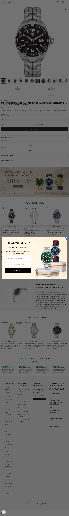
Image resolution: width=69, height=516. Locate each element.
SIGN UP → (18, 270)
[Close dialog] (65, 239)
